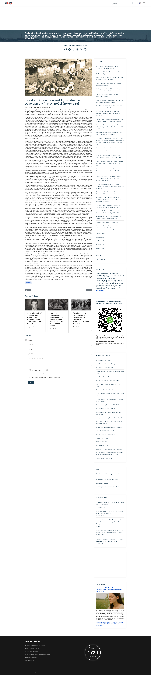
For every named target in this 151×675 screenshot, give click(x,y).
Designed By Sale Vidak (47, 672)
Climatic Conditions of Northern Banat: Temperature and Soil (107, 95)
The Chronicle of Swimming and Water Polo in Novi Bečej (109, 475)
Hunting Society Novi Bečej (104, 458)
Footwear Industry (101, 241)
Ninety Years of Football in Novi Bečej (107, 479)
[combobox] (122, 3)
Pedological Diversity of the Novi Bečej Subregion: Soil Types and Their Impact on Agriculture (108, 113)
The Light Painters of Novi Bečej (105, 434)
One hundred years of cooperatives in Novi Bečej (108, 385)
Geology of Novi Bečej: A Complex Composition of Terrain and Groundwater (110, 90)
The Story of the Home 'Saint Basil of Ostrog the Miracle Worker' (109, 422)
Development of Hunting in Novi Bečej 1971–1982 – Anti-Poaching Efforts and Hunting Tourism (81, 318)
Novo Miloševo (100, 259)
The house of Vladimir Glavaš (104, 390)
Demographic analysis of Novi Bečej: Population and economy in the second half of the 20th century (110, 163)
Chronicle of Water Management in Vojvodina (109, 449)
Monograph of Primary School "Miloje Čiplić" (109, 418)
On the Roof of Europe (102, 483)
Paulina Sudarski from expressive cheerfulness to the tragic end (109, 400)
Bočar (97, 252)
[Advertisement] (75, 18)
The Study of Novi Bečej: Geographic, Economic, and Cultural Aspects (107, 67)
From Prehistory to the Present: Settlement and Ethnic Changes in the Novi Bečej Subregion (109, 120)
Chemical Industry (101, 233)
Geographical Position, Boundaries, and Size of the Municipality (109, 73)
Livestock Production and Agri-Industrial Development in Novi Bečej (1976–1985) (107, 212)
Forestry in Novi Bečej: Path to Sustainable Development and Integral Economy (108, 217)
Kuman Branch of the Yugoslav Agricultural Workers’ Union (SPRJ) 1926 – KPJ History (34, 318)
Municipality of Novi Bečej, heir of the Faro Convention (108, 413)
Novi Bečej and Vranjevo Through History (108, 364)
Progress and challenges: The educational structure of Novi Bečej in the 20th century (108, 156)
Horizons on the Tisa (102, 438)
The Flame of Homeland (103, 445)
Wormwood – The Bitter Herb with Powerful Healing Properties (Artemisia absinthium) (109, 589)
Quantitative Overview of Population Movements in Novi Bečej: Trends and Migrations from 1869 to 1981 (110, 127)
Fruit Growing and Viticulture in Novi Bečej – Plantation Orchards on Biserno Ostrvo (108, 206)
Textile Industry (100, 237)
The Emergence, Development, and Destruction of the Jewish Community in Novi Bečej (109, 454)
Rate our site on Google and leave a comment (38, 654)
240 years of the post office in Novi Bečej (108, 380)
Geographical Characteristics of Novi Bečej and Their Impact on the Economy (109, 78)
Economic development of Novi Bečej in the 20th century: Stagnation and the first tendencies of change (110, 186)
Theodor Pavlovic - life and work (105, 408)
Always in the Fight (101, 442)
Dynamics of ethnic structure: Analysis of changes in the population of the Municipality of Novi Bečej (109, 150)
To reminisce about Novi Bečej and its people (109, 427)
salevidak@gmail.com (31, 657)
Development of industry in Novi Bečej (107, 222)
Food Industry (100, 244)
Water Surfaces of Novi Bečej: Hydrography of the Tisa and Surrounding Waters (109, 101)
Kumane (98, 255)
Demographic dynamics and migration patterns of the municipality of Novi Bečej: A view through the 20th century (109, 178)
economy (28, 282)
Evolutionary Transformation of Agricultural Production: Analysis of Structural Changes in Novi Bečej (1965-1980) (109, 199)
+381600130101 (30, 660)
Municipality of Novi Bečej (40, 107)
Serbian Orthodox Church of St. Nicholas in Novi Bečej (110, 372)
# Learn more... (100, 290)
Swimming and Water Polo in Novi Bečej (107, 487)
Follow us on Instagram (32, 651)
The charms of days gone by (104, 367)
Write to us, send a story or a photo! (35, 645)
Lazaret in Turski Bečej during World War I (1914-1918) (110, 394)
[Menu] (144, 3)
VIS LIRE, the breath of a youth (105, 431)
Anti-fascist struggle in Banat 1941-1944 (107, 405)
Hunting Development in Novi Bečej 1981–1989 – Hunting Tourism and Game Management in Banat (58, 319)
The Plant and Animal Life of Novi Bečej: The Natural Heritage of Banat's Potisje (109, 107)
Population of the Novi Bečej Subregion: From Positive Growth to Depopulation (109, 133)
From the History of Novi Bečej (105, 377)
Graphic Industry (100, 248)
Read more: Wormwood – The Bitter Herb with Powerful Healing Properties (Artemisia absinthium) (110, 623)
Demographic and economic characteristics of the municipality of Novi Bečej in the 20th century (109, 171)
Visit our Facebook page (32, 648)
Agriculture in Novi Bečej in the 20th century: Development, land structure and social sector (109, 193)
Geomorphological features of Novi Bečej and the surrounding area (109, 84)
